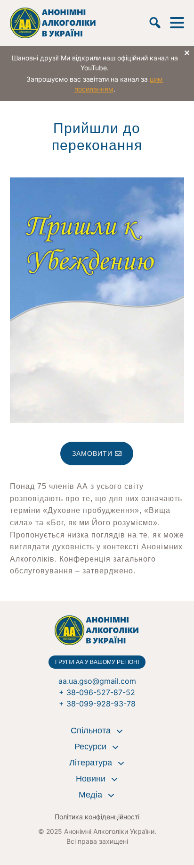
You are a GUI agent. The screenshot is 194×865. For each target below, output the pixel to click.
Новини (90, 778)
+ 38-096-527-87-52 (97, 692)
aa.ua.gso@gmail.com (97, 681)
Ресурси (90, 746)
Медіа (90, 794)
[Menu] (177, 22)
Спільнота (91, 730)
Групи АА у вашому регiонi (97, 662)
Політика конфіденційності (97, 817)
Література (90, 762)
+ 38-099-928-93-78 (97, 703)
